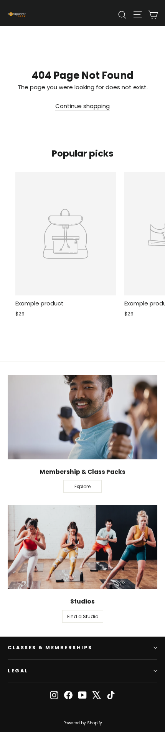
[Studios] (82, 547)
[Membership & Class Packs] (82, 417)
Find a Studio (82, 616)
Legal (18, 670)
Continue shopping (82, 106)
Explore (82, 486)
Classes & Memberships (50, 647)
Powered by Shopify (82, 723)
